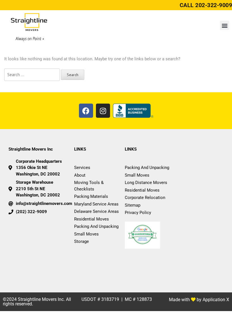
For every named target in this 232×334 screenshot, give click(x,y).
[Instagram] (103, 111)
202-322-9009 (213, 5)
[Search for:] (32, 74)
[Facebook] (86, 111)
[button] (224, 25)
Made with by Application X (199, 299)
